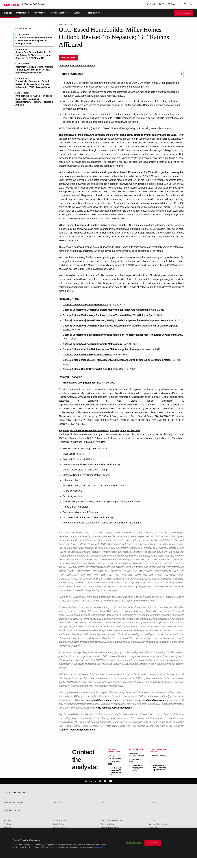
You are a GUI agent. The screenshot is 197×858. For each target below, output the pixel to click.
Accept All (152, 843)
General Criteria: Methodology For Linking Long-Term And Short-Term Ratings (105, 315)
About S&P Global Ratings (13, 803)
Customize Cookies (134, 843)
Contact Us (175, 4)
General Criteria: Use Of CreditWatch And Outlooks (90, 369)
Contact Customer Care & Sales (112, 820)
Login (189, 4)
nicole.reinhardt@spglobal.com (137, 767)
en (163, 4)
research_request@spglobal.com (77, 729)
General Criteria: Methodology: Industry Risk (87, 354)
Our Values (8, 820)
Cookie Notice (100, 847)
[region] (98, 843)
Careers (152, 820)
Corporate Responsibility (158, 824)
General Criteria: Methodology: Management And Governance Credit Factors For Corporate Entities (116, 360)
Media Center (57, 803)
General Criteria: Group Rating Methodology (87, 304)
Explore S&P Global (34, 4)
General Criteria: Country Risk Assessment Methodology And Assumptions (103, 349)
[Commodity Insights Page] (100, 781)
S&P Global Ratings (16, 792)
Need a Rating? (183, 13)
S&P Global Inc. (13, 810)
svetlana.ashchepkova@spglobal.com (116, 771)
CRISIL (103, 803)
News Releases (58, 824)
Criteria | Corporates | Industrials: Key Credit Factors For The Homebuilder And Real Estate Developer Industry (122, 334)
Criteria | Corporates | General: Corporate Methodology (92, 344)
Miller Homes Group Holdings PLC (81, 382)
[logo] (11, 4)
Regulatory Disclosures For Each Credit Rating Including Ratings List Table (99, 430)
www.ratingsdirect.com (151, 700)
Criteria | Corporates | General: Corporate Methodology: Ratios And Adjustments (106, 309)
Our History (8, 824)
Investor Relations (59, 820)
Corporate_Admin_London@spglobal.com (159, 767)
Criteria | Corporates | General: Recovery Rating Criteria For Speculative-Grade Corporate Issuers (115, 320)
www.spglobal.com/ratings (101, 700)
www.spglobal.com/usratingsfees (114, 707)
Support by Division (108, 824)
